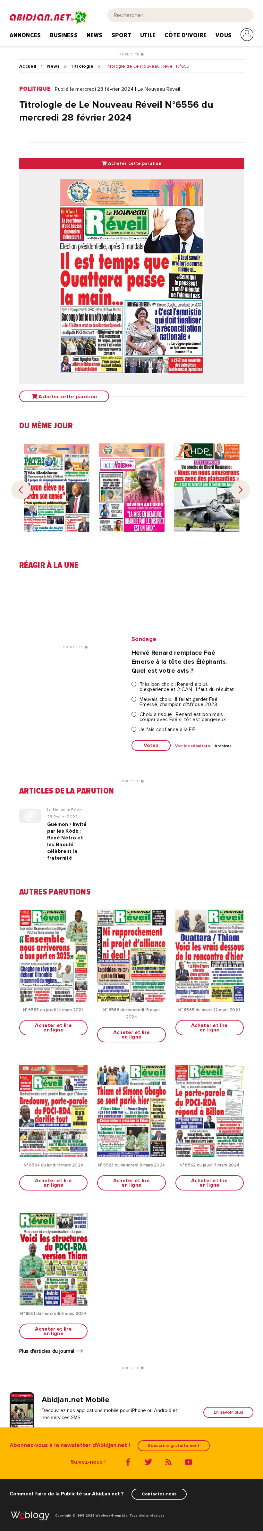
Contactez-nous (159, 1494)
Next (240, 490)
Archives (223, 746)
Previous (20, 490)
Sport (122, 35)
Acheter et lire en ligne (53, 1027)
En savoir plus (228, 1412)
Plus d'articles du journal (47, 1351)
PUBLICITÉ (130, 54)
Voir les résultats (192, 746)
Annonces (25, 35)
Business (64, 35)
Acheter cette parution (134, 163)
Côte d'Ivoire (186, 35)
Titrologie (82, 66)
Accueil (27, 66)
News (95, 35)
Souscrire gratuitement (173, 1445)
